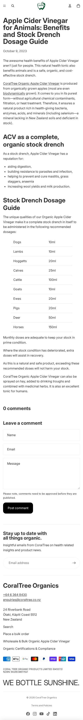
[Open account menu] (70, 6)
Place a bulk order (16, 634)
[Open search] (12, 6)
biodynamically (14, 93)
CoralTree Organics (46, 697)
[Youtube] (41, 714)
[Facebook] (28, 714)
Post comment (18, 508)
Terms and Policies (41, 705)
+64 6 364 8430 (15, 595)
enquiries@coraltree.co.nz (22, 600)
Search (8, 627)
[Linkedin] (55, 714)
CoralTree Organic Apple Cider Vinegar (31, 83)
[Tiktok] (48, 714)
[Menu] (4, 5)
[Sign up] (74, 563)
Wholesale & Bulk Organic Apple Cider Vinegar (36, 641)
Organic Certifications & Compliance (29, 648)
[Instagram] (34, 714)
